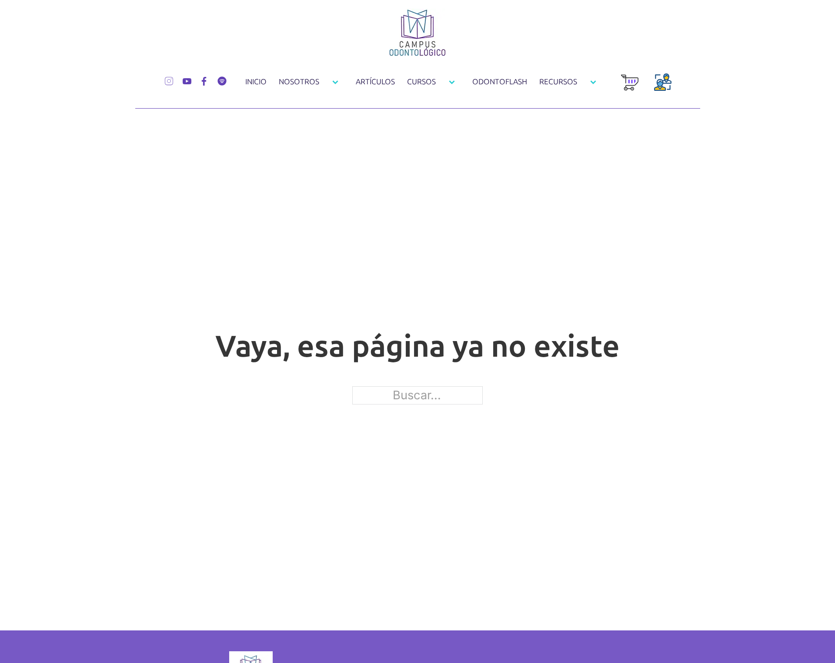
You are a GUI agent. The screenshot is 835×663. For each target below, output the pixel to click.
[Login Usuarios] (662, 87)
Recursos (558, 81)
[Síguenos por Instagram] (169, 79)
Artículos (375, 81)
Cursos (421, 81)
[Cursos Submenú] (452, 82)
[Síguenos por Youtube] (187, 80)
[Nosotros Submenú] (335, 82)
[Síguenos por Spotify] (222, 79)
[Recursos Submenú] (593, 82)
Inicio (256, 81)
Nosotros (299, 81)
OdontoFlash (499, 81)
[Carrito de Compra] (629, 87)
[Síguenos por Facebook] (204, 80)
